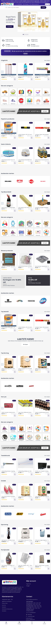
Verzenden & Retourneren (7, 609)
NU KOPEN (9, 26)
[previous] (2, 71)
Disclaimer (4, 611)
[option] (25, 22)
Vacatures (4, 607)
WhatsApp (30, 614)
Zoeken (43, 7)
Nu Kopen (45, 111)
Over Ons (4, 605)
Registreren (28, 583)
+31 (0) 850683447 (32, 612)
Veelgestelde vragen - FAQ (7, 599)
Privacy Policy (4, 603)
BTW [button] (47, 4)
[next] (48, 71)
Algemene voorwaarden (7, 601)
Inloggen (28, 585)
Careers (25, 53)
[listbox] (25, 22)
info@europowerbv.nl (33, 599)
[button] (41, 7)
